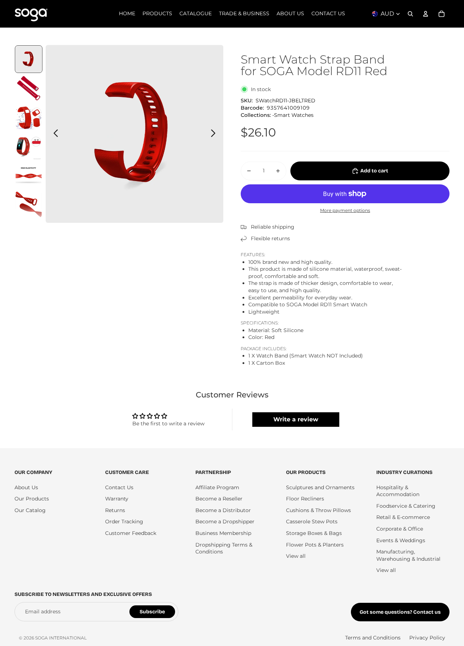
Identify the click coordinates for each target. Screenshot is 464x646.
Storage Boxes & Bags (314, 533)
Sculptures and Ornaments (320, 487)
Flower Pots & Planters (315, 544)
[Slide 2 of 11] (29, 88)
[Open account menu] (426, 14)
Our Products (31, 498)
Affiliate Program (217, 487)
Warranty (116, 498)
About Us (26, 487)
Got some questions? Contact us (400, 612)
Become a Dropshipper (224, 521)
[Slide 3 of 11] (29, 117)
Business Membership (223, 533)
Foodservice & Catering (405, 506)
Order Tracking (124, 521)
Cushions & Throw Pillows (318, 510)
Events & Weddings (400, 540)
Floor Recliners (305, 498)
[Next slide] (215, 134)
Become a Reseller (219, 498)
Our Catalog (30, 510)
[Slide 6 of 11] (29, 204)
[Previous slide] (54, 134)
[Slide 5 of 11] (29, 175)
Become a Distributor (223, 510)
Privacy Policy (427, 637)
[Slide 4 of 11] (29, 146)
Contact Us (119, 487)
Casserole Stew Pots (311, 521)
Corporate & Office (399, 529)
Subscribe (152, 612)
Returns (115, 510)
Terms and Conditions (373, 637)
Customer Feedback (130, 533)
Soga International (61, 638)
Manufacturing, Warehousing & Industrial (408, 555)
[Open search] (410, 14)
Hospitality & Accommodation (397, 491)
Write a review (295, 419)
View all (296, 556)
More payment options (345, 210)
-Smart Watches (293, 115)
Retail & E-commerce (403, 517)
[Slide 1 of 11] (29, 59)
